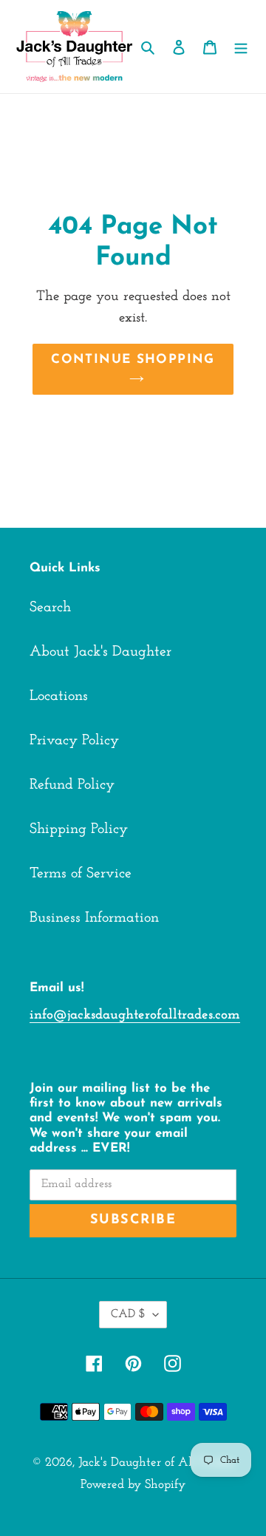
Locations (59, 696)
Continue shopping (132, 359)
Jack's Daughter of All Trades (156, 1462)
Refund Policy (72, 785)
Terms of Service (81, 873)
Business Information (94, 918)
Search (50, 607)
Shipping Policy (79, 829)
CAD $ (128, 1314)
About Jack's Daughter (100, 652)
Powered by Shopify (133, 1484)
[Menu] (240, 46)
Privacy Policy (74, 740)
